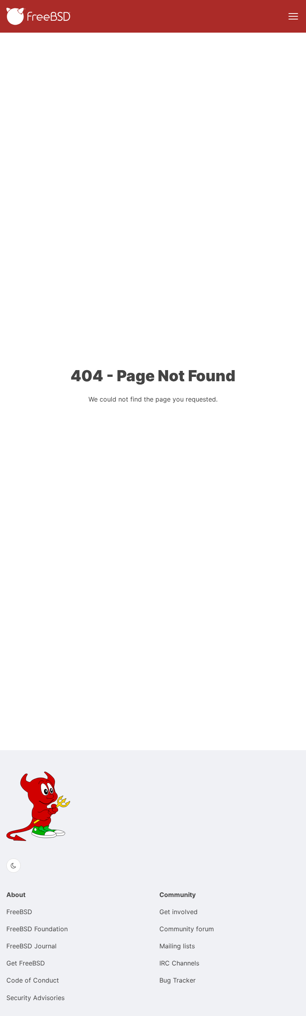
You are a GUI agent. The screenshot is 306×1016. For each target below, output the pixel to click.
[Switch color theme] (13, 865)
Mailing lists (177, 946)
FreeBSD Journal (31, 946)
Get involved (178, 912)
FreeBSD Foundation (37, 929)
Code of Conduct (32, 980)
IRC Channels (179, 963)
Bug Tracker (177, 980)
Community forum (186, 929)
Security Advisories (35, 998)
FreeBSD (19, 912)
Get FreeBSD (25, 963)
